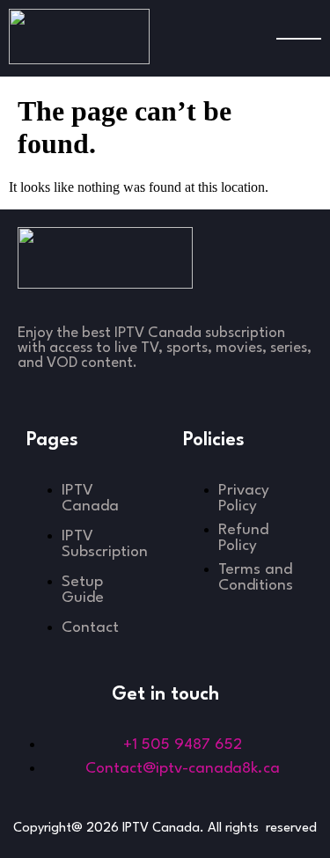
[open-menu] (298, 39)
